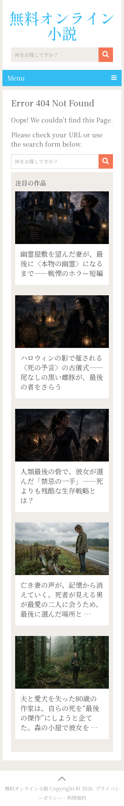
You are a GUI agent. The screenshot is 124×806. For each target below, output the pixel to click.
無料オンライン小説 (62, 25)
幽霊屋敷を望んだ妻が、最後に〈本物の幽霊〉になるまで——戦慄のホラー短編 (61, 263)
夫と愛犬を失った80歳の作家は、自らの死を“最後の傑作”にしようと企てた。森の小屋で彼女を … (59, 712)
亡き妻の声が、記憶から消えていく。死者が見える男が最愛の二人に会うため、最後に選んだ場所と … (61, 599)
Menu (16, 77)
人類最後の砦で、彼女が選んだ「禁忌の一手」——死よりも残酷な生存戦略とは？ (61, 485)
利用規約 (76, 797)
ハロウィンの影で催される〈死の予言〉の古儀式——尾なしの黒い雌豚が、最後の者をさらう (61, 372)
